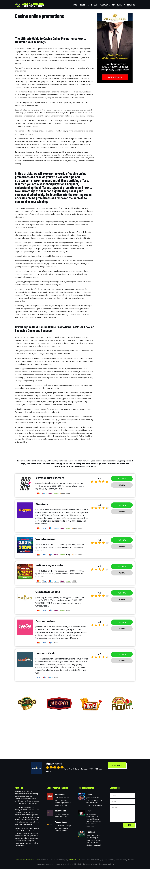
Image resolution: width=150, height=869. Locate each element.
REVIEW (122, 485)
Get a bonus (117, 765)
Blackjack (105, 5)
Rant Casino (60, 794)
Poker (94, 5)
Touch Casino (60, 810)
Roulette (84, 5)
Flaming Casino (61, 822)
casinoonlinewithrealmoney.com (27, 860)
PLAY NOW (122, 479)
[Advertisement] (75, 732)
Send (129, 825)
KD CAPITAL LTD (74, 860)
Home (75, 5)
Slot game (117, 5)
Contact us (129, 5)
